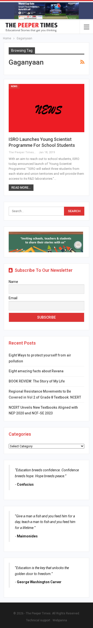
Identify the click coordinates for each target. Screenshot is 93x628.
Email (13, 298)
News (14, 86)
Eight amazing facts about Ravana (36, 371)
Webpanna (60, 620)
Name (13, 282)
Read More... (21, 187)
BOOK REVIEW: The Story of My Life (37, 381)
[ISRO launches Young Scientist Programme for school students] (46, 108)
